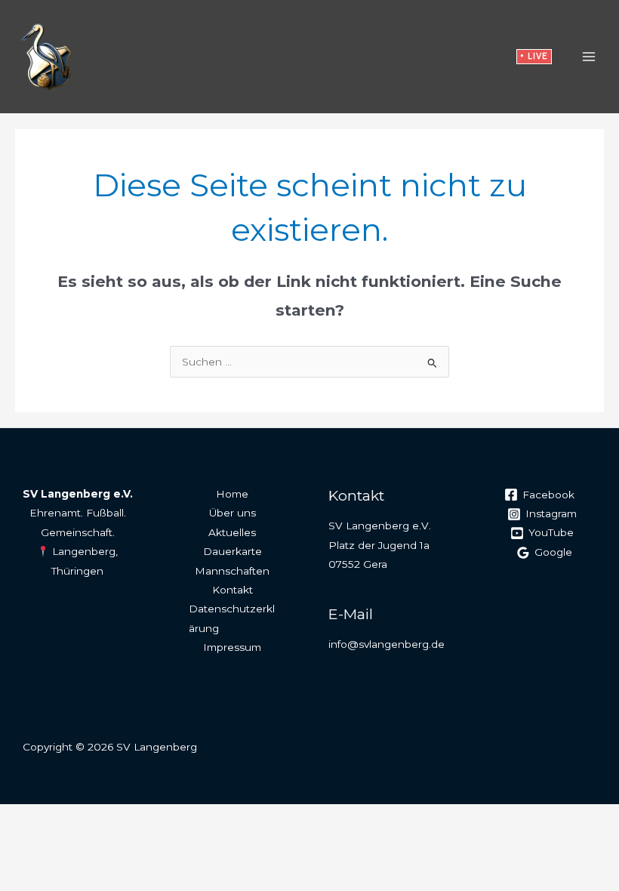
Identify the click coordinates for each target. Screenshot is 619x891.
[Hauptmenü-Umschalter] (589, 56)
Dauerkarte (232, 551)
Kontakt (232, 590)
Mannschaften (232, 571)
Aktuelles (232, 532)
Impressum (232, 647)
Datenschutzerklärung (232, 618)
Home (232, 494)
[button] (534, 57)
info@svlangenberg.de (386, 644)
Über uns (232, 513)
